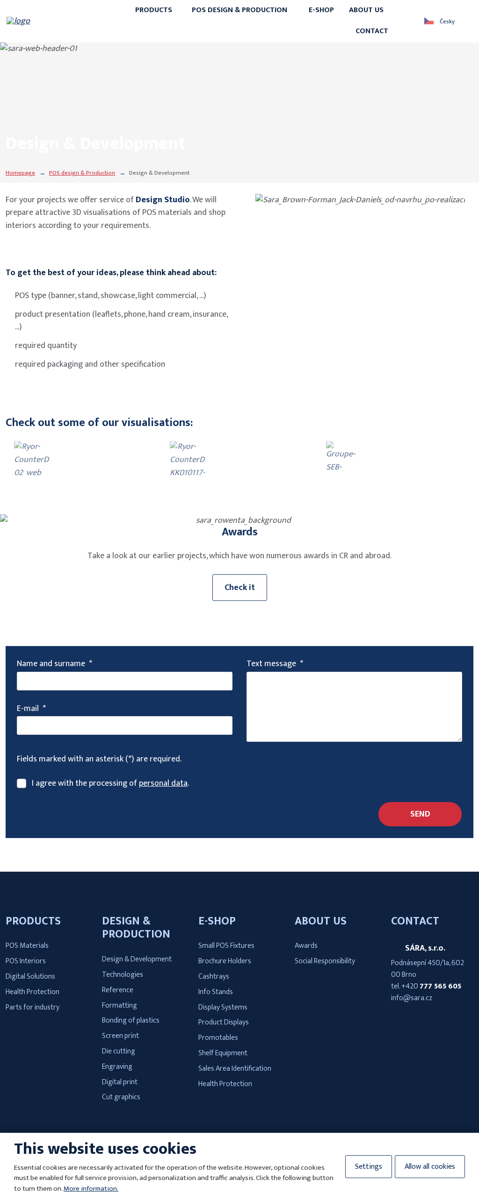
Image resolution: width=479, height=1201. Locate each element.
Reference (117, 990)
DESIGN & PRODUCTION (136, 928)
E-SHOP (217, 921)
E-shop (321, 10)
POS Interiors (26, 961)
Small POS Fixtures (226, 945)
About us (366, 10)
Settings (368, 1166)
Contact (372, 31)
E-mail (31, 709)
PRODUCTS (33, 921)
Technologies (122, 974)
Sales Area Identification (234, 1068)
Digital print (120, 1082)
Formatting (119, 1005)
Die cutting (118, 1051)
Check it (240, 588)
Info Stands (215, 992)
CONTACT (415, 921)
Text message (275, 664)
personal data (163, 783)
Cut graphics (121, 1097)
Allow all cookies (430, 1166)
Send (420, 814)
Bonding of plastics (131, 1020)
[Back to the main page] (52, 21)
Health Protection (32, 992)
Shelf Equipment (222, 1053)
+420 (431, 986)
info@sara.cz (411, 998)
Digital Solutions (30, 976)
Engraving (117, 1066)
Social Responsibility (325, 961)
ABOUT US (321, 921)
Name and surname (54, 664)
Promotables (218, 1037)
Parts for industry (32, 1007)
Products (153, 10)
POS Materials (27, 945)
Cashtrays (213, 976)
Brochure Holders (224, 961)
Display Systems (222, 1007)
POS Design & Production (239, 10)
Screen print (120, 1036)
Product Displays (223, 1022)
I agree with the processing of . (110, 783)
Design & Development (137, 959)
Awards (306, 945)
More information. (91, 1188)
